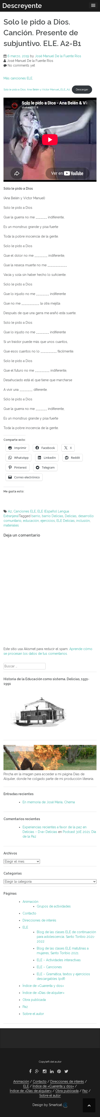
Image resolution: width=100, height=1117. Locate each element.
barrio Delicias (52, 516)
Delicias (71, 516)
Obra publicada (34, 1000)
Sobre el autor (33, 1014)
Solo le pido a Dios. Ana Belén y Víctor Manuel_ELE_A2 (36, 89)
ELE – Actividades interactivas (59, 960)
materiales (11, 525)
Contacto (29, 913)
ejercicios (47, 521)
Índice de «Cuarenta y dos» (43, 986)
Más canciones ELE (17, 78)
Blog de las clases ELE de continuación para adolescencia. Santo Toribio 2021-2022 (66, 936)
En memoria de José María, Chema (49, 802)
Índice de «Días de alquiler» (43, 993)
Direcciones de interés (39, 920)
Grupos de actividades (54, 906)
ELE (25, 927)
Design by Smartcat (48, 1105)
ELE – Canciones (49, 967)
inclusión (83, 521)
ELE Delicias (66, 521)
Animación (30, 902)
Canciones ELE (24, 511)
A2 (10, 511)
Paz (25, 1007)
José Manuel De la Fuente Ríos (58, 56)
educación (31, 521)
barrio (35, 516)
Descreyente (22, 6)
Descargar (82, 89)
